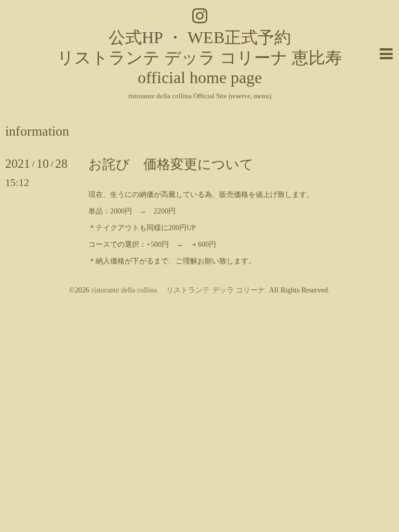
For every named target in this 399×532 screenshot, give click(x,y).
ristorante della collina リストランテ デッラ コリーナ (178, 290)
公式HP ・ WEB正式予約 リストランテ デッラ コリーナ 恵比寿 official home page (199, 57)
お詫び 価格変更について (171, 164)
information (37, 131)
